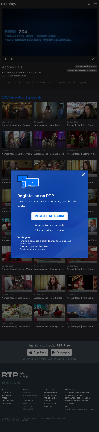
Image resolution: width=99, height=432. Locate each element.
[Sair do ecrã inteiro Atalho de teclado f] (95, 429)
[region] (49, 216)
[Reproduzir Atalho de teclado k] (4, 429)
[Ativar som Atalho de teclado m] (10, 429)
